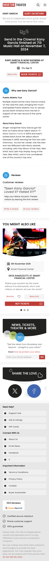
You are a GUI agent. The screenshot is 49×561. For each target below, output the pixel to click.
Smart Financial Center (24, 62)
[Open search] (38, 5)
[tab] (21, 310)
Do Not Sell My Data (12, 557)
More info (12, 74)
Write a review (11, 209)
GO (42, 357)
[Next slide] (42, 243)
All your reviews (31, 209)
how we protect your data (27, 351)
